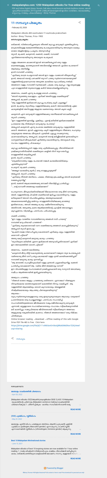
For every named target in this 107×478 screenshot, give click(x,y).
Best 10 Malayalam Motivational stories (28, 440)
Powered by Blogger (54, 468)
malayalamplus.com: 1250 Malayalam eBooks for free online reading (51, 5)
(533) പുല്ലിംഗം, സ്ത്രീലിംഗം (23, 416)
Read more (76, 409)
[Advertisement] (93, 49)
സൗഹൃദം (20, 339)
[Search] (98, 5)
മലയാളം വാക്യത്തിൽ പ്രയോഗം (26, 391)
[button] (79, 22)
